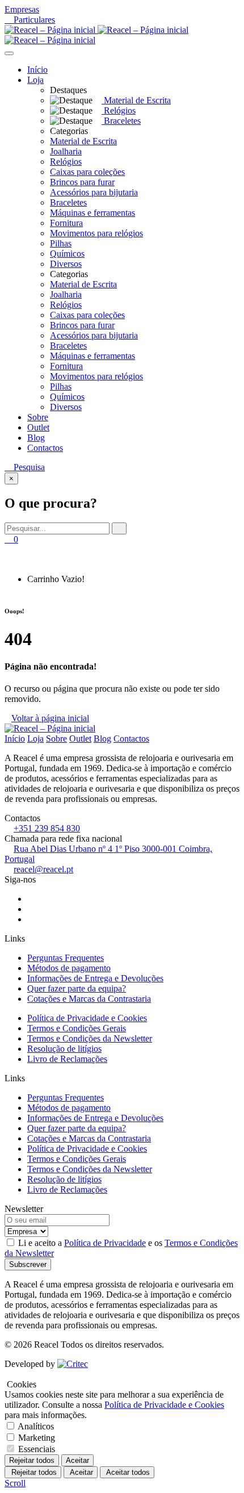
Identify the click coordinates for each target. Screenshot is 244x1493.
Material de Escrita (83, 141)
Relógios (66, 161)
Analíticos (36, 1426)
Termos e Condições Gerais (76, 1028)
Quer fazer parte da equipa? (76, 988)
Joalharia (66, 151)
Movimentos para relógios (96, 233)
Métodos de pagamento (69, 968)
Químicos (67, 253)
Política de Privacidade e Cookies (87, 1018)
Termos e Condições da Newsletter (89, 1038)
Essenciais (36, 1449)
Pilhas (60, 243)
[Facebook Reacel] (30, 899)
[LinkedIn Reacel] (30, 919)
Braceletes (68, 202)
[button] (49, 80)
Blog (36, 437)
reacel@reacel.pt (43, 869)
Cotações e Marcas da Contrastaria (89, 998)
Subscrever (28, 1264)
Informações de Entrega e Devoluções (95, 978)
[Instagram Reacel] (30, 909)
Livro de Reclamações (67, 1059)
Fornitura (66, 223)
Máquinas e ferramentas (92, 213)
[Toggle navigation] (9, 53)
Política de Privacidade (105, 1243)
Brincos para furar (82, 182)
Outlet (38, 427)
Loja (35, 80)
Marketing (36, 1437)
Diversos (66, 264)
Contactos (45, 448)
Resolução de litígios (64, 1048)
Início (37, 69)
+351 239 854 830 (47, 828)
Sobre (37, 417)
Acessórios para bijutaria (94, 192)
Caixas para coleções (87, 172)
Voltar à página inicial (50, 718)
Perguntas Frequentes (65, 958)
